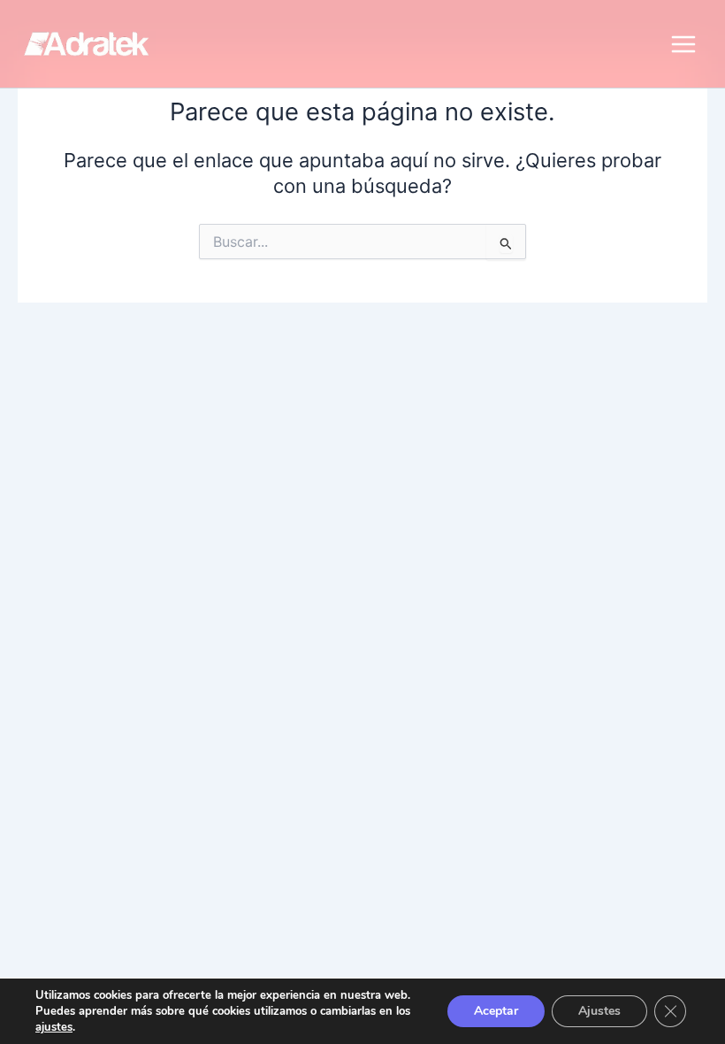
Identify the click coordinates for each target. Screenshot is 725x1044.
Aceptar (496, 1010)
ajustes (53, 1027)
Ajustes (599, 1010)
